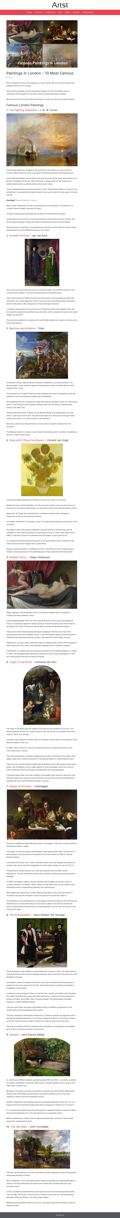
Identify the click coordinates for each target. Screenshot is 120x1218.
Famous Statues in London (25, 200)
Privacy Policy (88, 12)
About (67, 12)
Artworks (38, 12)
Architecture (50, 12)
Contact (76, 12)
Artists (29, 12)
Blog (60, 12)
